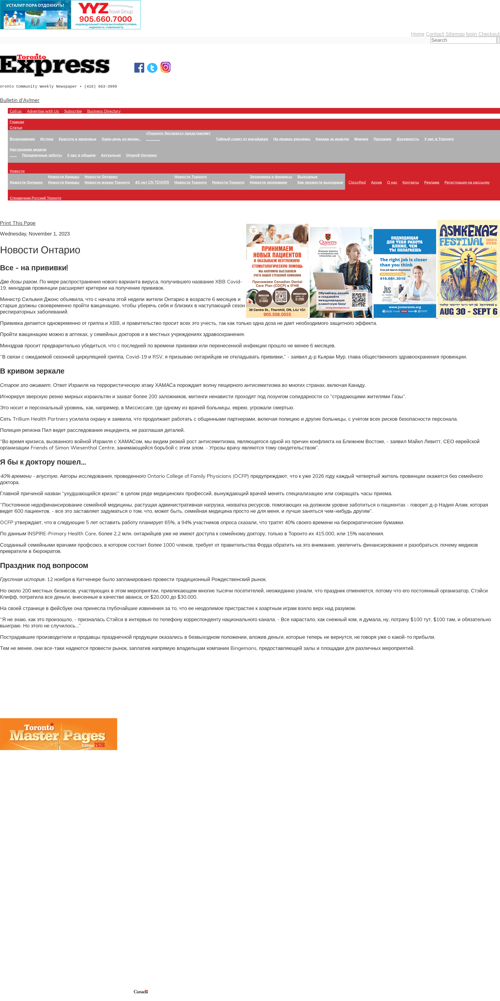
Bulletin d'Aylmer (19, 100)
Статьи (16, 127)
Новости (17, 170)
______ (153, 138)
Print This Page (18, 223)
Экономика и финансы (271, 176)
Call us (16, 111)
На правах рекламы (291, 138)
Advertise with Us (43, 111)
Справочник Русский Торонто (35, 197)
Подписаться (15, 894)
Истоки (47, 138)
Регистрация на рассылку (467, 182)
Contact (435, 34)
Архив (376, 182)
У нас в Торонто (439, 138)
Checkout (489, 34)
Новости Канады (63, 176)
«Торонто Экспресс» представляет (178, 133)
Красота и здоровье (77, 138)
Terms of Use (6, 998)
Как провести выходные (320, 182)
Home (417, 34)
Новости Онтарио (26, 182)
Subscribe (73, 111)
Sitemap (455, 34)
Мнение (361, 138)
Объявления (14, 913)
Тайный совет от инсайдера (242, 138)
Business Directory (104, 111)
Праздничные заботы (42, 155)
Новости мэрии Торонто (107, 182)
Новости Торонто (190, 176)
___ (13, 155)
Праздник (382, 138)
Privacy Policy (23, 998)
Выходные (307, 176)
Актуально (111, 155)
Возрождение (22, 138)
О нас (392, 182)
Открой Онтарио (141, 155)
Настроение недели (28, 149)
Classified (357, 182)
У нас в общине (81, 155)
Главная (17, 121)
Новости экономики (268, 182)
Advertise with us (20, 963)
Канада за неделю (332, 138)
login (471, 34)
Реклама (431, 182)
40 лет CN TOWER (152, 182)
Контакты (411, 182)
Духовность (408, 138)
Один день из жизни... (121, 138)
